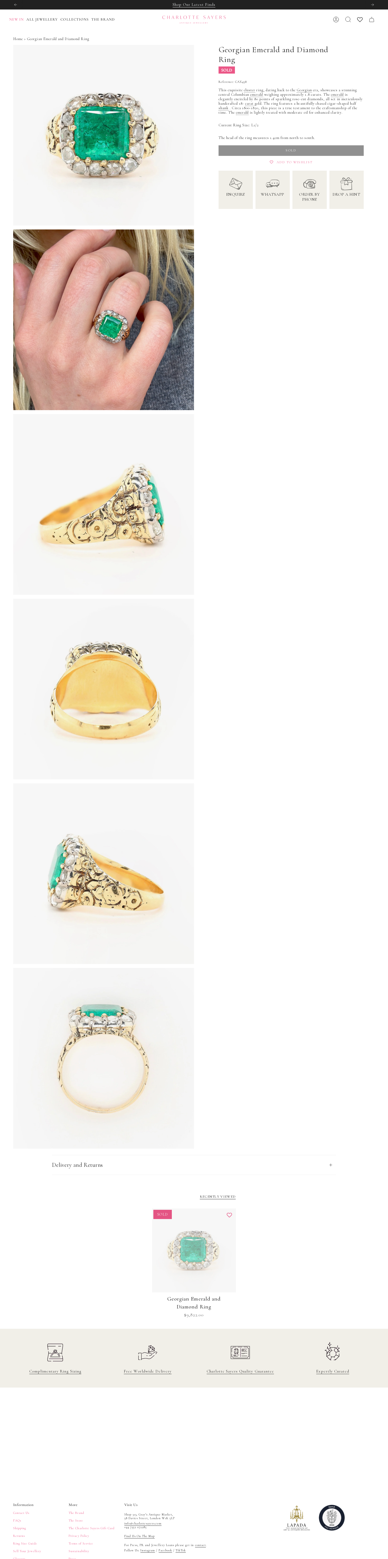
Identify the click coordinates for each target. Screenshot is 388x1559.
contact (200, 1545)
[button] (43, 19)
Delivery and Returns (77, 1165)
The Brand (76, 1513)
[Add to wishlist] (229, 1215)
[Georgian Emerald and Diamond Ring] (194, 1250)
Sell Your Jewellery (27, 1551)
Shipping (19, 1528)
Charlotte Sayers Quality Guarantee (240, 1371)
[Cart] (372, 19)
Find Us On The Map (139, 1536)
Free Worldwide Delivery (148, 1371)
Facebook (165, 1550)
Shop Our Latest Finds (194, 4)
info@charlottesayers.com (143, 1523)
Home (18, 39)
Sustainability (79, 1551)
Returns (19, 1536)
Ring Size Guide (25, 1543)
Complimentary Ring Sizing (55, 1371)
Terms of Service (81, 1543)
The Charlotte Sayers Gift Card (92, 1528)
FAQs (17, 1520)
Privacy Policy (79, 1536)
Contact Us (21, 1513)
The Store (76, 1520)
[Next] (372, 4)
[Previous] (15, 4)
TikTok (181, 1550)
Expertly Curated (332, 1371)
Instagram (147, 1550)
